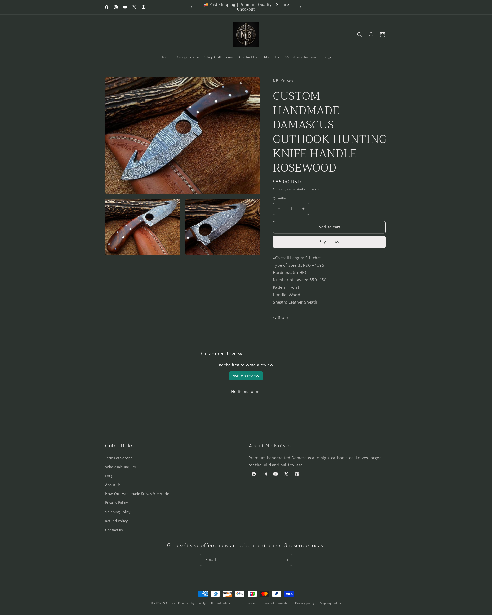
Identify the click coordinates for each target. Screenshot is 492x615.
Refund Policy (116, 521)
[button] (187, 57)
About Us (113, 485)
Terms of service (246, 602)
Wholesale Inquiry (120, 467)
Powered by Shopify (192, 603)
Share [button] (283, 318)
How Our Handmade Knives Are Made (137, 494)
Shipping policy (330, 602)
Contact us (114, 530)
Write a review (246, 376)
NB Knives (170, 603)
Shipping (279, 189)
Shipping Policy (118, 512)
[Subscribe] (286, 560)
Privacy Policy (116, 503)
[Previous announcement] (191, 7)
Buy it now (329, 242)
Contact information (276, 602)
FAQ (108, 476)
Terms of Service (119, 458)
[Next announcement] (300, 7)
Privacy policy (305, 602)
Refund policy (220, 602)
